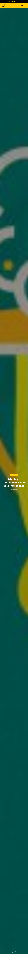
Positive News (14, 474)
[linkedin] (12, 1)
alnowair (14, 490)
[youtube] (14, 1)
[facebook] (9, 1)
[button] (25, 6)
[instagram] (17, 1)
